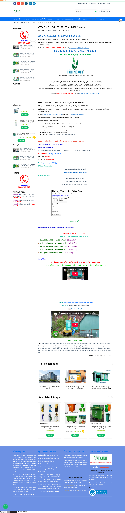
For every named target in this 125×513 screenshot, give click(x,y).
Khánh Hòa (29, 200)
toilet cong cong (49, 346)
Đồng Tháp (24, 196)
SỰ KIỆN (78, 19)
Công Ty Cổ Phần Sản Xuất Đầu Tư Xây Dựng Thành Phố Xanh (71, 348)
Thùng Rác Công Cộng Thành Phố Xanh (101, 427)
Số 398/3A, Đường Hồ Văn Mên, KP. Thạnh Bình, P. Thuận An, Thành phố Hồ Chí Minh (64, 150)
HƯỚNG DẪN (93, 19)
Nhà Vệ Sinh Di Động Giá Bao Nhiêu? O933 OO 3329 (27, 78)
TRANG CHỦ (16, 19)
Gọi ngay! (3, 512)
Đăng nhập (83, 3)
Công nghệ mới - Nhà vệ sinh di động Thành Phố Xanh (27, 55)
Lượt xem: (62, 30)
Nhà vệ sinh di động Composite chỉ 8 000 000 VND (26, 134)
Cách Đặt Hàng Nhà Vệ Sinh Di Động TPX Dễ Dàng (75, 387)
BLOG (85, 19)
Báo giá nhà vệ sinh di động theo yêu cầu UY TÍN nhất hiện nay (28, 47)
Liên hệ (50, 435)
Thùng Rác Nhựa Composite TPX (75, 427)
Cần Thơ (31, 196)
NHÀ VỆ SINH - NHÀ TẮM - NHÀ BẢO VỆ (43, 19)
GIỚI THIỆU (26, 19)
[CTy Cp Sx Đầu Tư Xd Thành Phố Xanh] (3, 0)
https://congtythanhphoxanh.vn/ (75, 169)
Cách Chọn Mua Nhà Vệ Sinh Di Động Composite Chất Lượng (101, 388)
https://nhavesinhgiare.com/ (75, 178)
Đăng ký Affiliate (105, 3)
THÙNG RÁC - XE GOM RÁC (65, 19)
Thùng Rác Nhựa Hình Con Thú (49, 427)
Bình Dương (16, 196)
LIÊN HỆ (101, 19)
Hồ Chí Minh (23, 195)
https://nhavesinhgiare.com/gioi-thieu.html (62, 134)
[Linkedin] (101, 355)
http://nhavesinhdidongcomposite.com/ (75, 181)
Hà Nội (21, 204)
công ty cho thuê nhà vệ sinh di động (65, 346)
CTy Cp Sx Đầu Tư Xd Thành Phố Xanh (66, 350)
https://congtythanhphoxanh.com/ (75, 172)
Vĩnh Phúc (27, 204)
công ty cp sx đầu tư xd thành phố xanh (89, 346)
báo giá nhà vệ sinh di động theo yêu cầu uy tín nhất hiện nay (60, 343)
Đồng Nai (31, 195)
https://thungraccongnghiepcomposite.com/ (75, 184)
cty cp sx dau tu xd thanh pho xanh (89, 350)
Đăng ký (93, 3)
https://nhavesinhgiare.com (79, 305)
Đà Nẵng (23, 200)
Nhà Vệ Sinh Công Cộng (27, 109)
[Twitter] (98, 355)
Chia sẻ (90, 355)
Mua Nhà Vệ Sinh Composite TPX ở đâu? (50, 387)
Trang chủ (16, 22)
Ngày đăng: (41, 30)
